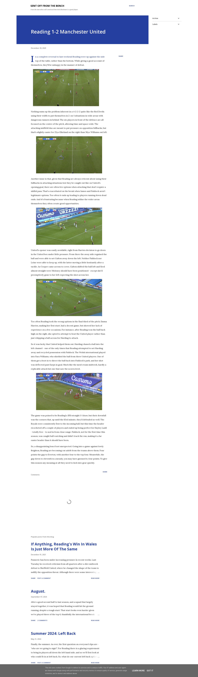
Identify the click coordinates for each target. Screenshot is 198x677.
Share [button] (121, 56)
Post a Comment (44, 578)
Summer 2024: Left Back (53, 633)
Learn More (138, 670)
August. (38, 591)
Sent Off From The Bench (47, 5)
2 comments (42, 620)
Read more (95, 578)
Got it (150, 670)
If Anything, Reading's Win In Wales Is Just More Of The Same (64, 547)
